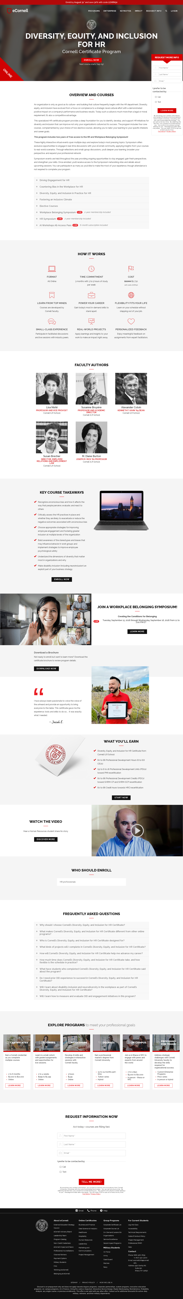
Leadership (83, 1244)
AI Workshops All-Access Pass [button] (74, 225)
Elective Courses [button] (49, 206)
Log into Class (133, 1225)
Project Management (86, 1255)
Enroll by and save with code (91, 3)
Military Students (60, 1262)
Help (130, 1247)
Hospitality (82, 1236)
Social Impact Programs (112, 1243)
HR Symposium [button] (65, 218)
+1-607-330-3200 (140, 1258)
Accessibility (132, 1229)
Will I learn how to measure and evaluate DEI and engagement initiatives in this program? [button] (88, 996)
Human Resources (85, 1240)
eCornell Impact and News (63, 1247)
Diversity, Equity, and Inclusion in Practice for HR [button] (65, 193)
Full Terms (161, 131)
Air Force (106, 1252)
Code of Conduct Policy (136, 1236)
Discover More (46, 839)
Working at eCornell (61, 1270)
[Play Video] (137, 830)
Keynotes (125, 11)
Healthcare (83, 1232)
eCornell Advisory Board (63, 1232)
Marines (106, 1263)
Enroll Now (61, 579)
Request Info (154, 11)
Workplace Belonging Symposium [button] (75, 212)
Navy (105, 1267)
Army (105, 1256)
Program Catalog (60, 1239)
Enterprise (110, 11)
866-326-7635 (139, 1255)
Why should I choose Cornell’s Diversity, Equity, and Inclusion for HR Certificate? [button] (82, 925)
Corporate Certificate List (112, 1225)
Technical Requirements (137, 1232)
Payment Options (60, 1258)
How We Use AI (106, 1282)
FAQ (55, 1266)
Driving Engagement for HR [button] (54, 180)
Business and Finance (87, 1225)
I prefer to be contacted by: (160, 90)
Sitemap (74, 1282)
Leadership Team (60, 1236)
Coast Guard (107, 1259)
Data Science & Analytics (88, 1229)
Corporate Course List (111, 1229)
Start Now (121, 797)
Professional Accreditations (64, 1251)
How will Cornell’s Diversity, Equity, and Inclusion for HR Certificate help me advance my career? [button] (91, 953)
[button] (166, 11)
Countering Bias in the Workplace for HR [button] (61, 186)
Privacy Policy (171, 131)
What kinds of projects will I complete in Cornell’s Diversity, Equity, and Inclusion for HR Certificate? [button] (93, 947)
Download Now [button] (46, 668)
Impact (139, 11)
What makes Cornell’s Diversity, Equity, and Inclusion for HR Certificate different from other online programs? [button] (92, 932)
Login (174, 11)
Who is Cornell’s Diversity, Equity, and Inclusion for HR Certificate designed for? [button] (82, 940)
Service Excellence (110, 1239)
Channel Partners (60, 1255)
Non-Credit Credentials (62, 1243)
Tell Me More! (91, 1181)
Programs (94, 11)
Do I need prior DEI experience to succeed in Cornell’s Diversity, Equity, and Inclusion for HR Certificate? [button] (89, 979)
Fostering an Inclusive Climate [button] (56, 199)
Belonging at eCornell (62, 1274)
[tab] (91, 180)
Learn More (137, 631)
